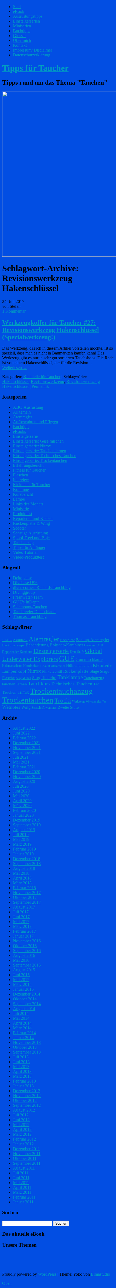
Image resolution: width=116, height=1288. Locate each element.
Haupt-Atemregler (53, 665)
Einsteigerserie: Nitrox (32, 446)
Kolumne (21, 489)
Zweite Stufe (68, 707)
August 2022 (24, 728)
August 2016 (24, 955)
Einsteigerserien (26, 21)
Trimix (23, 692)
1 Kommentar (14, 311)
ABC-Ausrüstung (28, 407)
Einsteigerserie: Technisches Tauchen (44, 455)
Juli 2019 (21, 834)
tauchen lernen (14, 684)
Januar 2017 (23, 936)
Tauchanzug (23, 542)
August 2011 (24, 1168)
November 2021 (27, 747)
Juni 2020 (21, 791)
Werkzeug (78, 701)
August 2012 (24, 1110)
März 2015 (22, 984)
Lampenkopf (14, 671)
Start (17, 6)
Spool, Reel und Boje (31, 538)
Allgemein (22, 412)
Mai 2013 (21, 1066)
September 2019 (27, 825)
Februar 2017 (24, 931)
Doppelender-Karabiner (17, 652)
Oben (7, 1283)
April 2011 (22, 1187)
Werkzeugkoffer (96, 701)
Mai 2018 (21, 873)
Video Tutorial (25, 552)
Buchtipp (21, 426)
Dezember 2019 (26, 820)
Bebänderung (37, 645)
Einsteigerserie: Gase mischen (38, 441)
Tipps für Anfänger (29, 547)
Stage (94, 671)
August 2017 (24, 907)
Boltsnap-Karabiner (66, 645)
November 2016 (27, 941)
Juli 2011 (20, 1173)
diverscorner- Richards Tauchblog (42, 587)
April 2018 (22, 878)
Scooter (19, 528)
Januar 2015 (23, 989)
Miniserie (21, 508)
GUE (66, 658)
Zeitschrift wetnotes (44, 708)
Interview (21, 479)
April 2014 (22, 1023)
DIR (99, 645)
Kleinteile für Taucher (41, 376)
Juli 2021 (21, 757)
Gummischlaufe (89, 659)
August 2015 (24, 970)
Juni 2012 (21, 1119)
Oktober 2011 (24, 1158)
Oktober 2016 (25, 945)
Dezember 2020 (26, 771)
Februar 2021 (24, 767)
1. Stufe (7, 640)
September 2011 (26, 1163)
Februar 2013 (24, 1081)
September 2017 (27, 902)
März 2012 (22, 1134)
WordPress (47, 1274)
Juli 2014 (21, 1013)
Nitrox (34, 671)
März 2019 (22, 844)
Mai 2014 (21, 1018)
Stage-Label (23, 678)
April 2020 (22, 800)
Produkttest (22, 513)
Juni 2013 (21, 1061)
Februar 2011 (24, 1197)
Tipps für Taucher (35, 68)
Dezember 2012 (26, 1090)
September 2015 (27, 965)
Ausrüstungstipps (27, 16)
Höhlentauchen (79, 665)
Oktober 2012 (25, 1100)
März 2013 (22, 1076)
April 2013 (22, 1071)
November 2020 (27, 776)
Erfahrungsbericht (28, 465)
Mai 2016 (21, 960)
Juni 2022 (21, 733)
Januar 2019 (23, 854)
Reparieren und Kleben (33, 518)
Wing (25, 707)
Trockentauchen (27, 700)
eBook (18, 11)
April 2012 (22, 1129)
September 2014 (27, 1003)
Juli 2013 (21, 1057)
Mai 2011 (21, 1182)
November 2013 (27, 1042)
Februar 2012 (24, 1139)
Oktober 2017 (25, 897)
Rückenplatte (75, 671)
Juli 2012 (21, 1115)
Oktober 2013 (25, 1047)
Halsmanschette (12, 666)
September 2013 (27, 1052)
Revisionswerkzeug (47, 381)
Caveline (89, 645)
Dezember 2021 (26, 742)
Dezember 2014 (26, 994)
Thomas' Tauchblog (30, 616)
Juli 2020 (21, 786)
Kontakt (20, 45)
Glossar (19, 35)
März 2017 (22, 926)
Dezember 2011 (26, 1148)
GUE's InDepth (26, 602)
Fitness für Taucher (29, 470)
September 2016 (27, 950)
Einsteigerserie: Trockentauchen (40, 460)
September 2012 (27, 1105)
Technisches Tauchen (71, 683)
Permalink (40, 386)
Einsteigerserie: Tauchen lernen (39, 450)
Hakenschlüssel (15, 381)
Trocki (62, 700)
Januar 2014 (23, 1037)
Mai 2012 (21, 1124)
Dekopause (22, 578)
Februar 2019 (24, 849)
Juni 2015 (21, 974)
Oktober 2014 (25, 999)
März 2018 (22, 883)
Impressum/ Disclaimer (32, 50)
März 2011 (22, 1192)
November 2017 (27, 892)
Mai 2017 (21, 921)
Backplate (67, 640)
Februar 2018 (24, 887)
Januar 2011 (23, 1202)
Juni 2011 (21, 1177)
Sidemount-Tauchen (30, 607)
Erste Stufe (77, 652)
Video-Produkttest (28, 557)
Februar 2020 (24, 810)
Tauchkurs (39, 683)
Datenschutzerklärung (31, 55)
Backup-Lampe (13, 645)
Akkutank (20, 640)
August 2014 (24, 1008)
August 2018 (24, 868)
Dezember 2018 (26, 858)
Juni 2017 (21, 916)
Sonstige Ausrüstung (30, 533)
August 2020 (24, 781)
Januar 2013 (23, 1086)
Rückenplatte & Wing (31, 523)
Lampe (19, 499)
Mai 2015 (21, 979)
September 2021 (27, 752)
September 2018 (27, 863)
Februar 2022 (24, 738)
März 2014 (22, 1028)
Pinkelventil (52, 671)
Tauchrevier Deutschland (34, 611)
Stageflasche (44, 677)
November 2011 (26, 1153)
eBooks (19, 431)
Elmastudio (100, 1274)
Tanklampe (70, 677)
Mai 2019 (21, 839)
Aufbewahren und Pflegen (35, 421)
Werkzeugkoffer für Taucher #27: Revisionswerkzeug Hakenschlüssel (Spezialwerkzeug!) (50, 330)
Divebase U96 (25, 582)
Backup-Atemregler (92, 640)
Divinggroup (24, 592)
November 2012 (27, 1095)
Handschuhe (32, 666)
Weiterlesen (14, 367)
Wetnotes (11, 707)
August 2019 (24, 829)
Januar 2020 (23, 815)
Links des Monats (28, 504)
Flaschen (20, 475)
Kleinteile (102, 665)
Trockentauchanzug (61, 691)
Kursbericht (23, 494)
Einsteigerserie (25, 436)
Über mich (22, 40)
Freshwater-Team (28, 597)
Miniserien (22, 26)
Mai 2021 (21, 762)
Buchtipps (21, 30)
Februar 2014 (24, 1032)
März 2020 (22, 805)
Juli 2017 (21, 912)
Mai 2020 (21, 796)
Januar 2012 (23, 1144)
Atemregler (22, 417)
